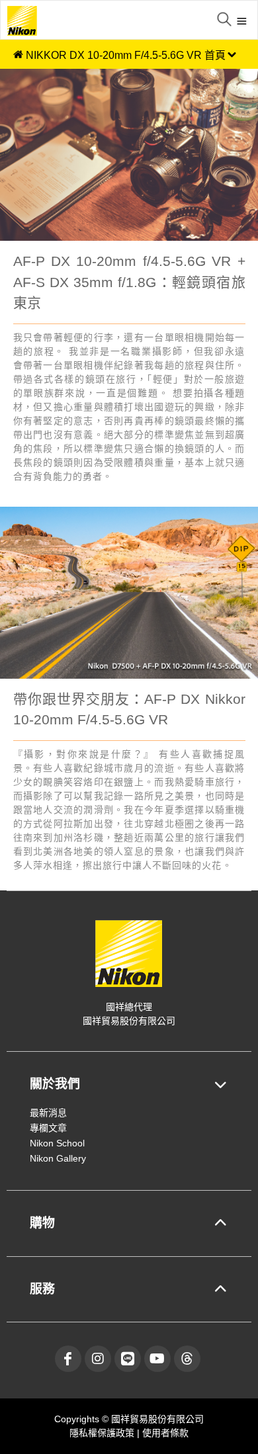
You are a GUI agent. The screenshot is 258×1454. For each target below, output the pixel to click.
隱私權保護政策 (103, 1433)
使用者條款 (165, 1433)
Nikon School (57, 1143)
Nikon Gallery (58, 1158)
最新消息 (48, 1112)
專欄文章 (48, 1128)
